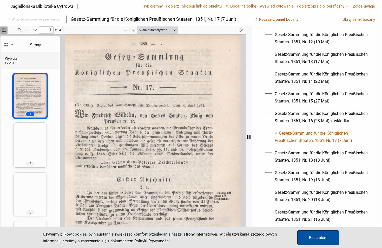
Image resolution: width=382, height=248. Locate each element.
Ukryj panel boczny (359, 19)
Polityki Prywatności (152, 241)
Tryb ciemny (152, 6)
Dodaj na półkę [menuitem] (243, 6)
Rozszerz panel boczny (278, 19)
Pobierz (172, 6)
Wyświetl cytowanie (276, 6)
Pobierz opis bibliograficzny (320, 6)
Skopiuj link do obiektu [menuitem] (202, 6)
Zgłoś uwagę (364, 6)
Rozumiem (318, 237)
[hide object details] (249, 137)
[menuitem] (322, 38)
